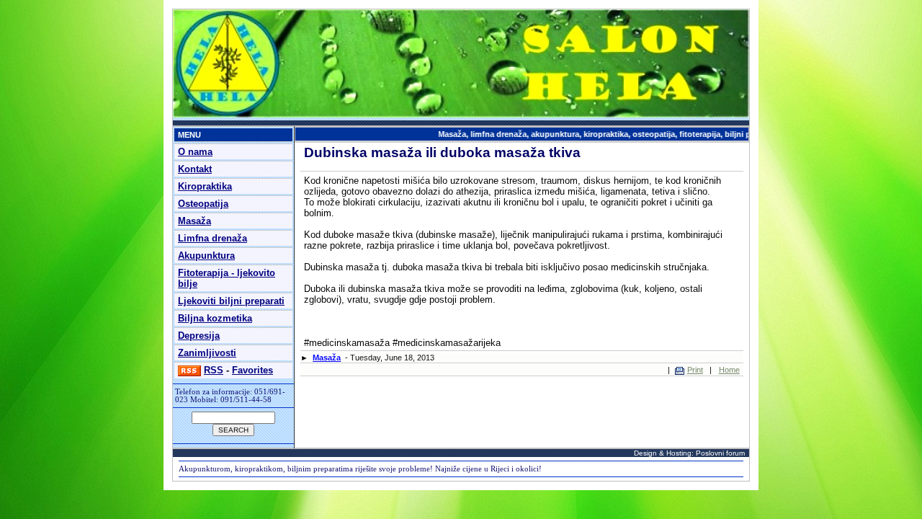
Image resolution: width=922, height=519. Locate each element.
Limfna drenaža (212, 238)
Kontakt (195, 169)
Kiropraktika (205, 186)
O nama (195, 151)
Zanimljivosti (207, 352)
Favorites (252, 370)
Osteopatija (203, 203)
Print (695, 369)
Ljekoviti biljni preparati (231, 301)
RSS (213, 370)
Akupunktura (206, 255)
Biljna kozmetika (215, 318)
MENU (189, 134)
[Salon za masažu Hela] (461, 115)
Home (729, 369)
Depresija (199, 335)
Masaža (194, 221)
